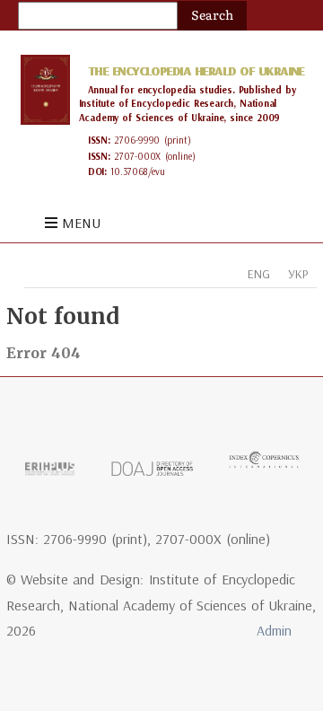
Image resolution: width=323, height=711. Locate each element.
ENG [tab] (259, 274)
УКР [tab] (298, 274)
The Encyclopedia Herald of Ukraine (196, 71)
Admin (274, 630)
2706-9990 (137, 140)
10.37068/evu (137, 171)
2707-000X (137, 156)
